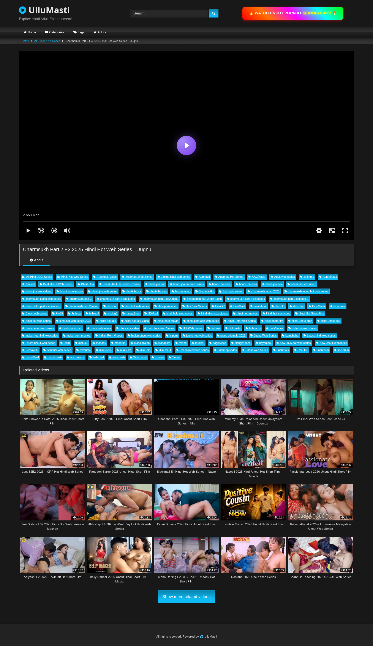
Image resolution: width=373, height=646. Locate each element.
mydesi (199, 343)
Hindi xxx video (129, 328)
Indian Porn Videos (111, 335)
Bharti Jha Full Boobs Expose (121, 284)
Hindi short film (273, 320)
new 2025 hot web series (295, 343)
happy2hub (132, 313)
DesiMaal (239, 306)
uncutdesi (323, 350)
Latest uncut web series (40, 343)
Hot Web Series (192, 328)
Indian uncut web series (146, 335)
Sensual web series (59, 350)
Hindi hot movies (247, 313)
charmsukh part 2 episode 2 (290, 298)
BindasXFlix (206, 291)
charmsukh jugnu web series (43, 298)
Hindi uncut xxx (72, 328)
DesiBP (220, 306)
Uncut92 (303, 350)
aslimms (308, 276)
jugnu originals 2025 (232, 335)
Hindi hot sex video (278, 313)
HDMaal (153, 313)
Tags (81, 32)
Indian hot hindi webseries (41, 335)
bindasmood (182, 291)
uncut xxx (283, 350)
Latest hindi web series (321, 335)
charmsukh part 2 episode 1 (247, 298)
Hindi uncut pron (302, 320)
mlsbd (182, 343)
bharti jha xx (133, 291)
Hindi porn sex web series (203, 320)
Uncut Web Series (256, 350)
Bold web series (232, 291)
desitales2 (260, 306)
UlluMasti (48, 10)
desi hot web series (137, 306)
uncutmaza (77, 357)
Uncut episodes (227, 350)
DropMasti (318, 306)
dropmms (339, 306)
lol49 (67, 343)
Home (32, 32)
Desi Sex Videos (196, 306)
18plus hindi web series (175, 276)
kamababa (291, 335)
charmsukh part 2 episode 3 (42, 306)
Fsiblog (76, 313)
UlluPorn (145, 350)
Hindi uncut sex (330, 320)
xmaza (159, 357)
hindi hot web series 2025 (75, 320)
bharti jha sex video (303, 284)
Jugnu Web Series (265, 335)
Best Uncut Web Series (58, 284)
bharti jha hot (157, 284)
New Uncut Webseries (333, 343)
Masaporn (164, 343)
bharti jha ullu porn (71, 291)
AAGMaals (259, 276)
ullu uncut (105, 350)
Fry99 (59, 313)
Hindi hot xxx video (137, 320)
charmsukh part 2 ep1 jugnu (117, 298)
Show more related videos (186, 596)
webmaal (98, 357)
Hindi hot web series (38, 320)
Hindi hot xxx (108, 320)
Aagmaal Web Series (138, 276)
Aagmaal (204, 276)
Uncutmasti (54, 357)
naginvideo (219, 343)
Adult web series (284, 276)
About (38, 260)
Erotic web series (36, 313)
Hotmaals (234, 328)
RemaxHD (31, 350)
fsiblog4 (94, 313)
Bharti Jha (87, 284)
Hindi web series (100, 328)
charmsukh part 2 (81, 298)
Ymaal (176, 357)
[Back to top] (359, 633)
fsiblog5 (112, 313)
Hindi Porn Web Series (242, 320)
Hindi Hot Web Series (74, 276)
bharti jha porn (248, 284)
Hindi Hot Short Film (311, 313)
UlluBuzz (125, 350)
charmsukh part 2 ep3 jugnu (204, 298)
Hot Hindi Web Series (160, 328)
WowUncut (140, 357)
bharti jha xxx (158, 291)
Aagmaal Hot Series (230, 276)
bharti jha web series (104, 291)
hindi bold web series (179, 313)
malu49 (82, 343)
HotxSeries (276, 328)
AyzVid (30, 284)
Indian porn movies (78, 335)
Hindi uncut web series (39, 328)
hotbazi (215, 328)
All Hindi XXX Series (47, 41)
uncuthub (343, 350)
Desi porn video (167, 306)
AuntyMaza (330, 276)
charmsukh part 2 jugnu (83, 306)
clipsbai (111, 306)
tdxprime (85, 350)
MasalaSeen (142, 343)
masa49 (101, 343)
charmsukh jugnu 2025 (265, 291)
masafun (120, 343)
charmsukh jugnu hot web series (308, 291)
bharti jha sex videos (38, 291)
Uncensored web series (194, 350)
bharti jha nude (221, 284)
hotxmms (255, 328)
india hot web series (304, 328)
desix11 (279, 306)
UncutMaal (32, 357)
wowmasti (118, 357)
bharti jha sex (274, 284)
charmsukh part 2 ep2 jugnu (161, 298)
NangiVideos (243, 343)
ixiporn (173, 335)
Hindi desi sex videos (214, 313)
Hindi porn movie (167, 320)
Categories (56, 32)
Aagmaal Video (107, 276)
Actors (102, 32)
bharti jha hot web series (188, 284)
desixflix (298, 306)
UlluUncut (165, 350)
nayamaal (265, 343)
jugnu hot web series (199, 335)
